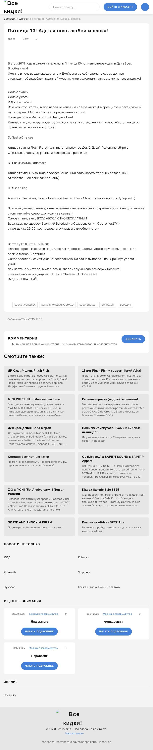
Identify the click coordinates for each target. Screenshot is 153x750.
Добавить (133, 339)
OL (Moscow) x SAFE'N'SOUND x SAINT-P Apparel (113, 458)
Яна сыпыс (39, 621)
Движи (23, 18)
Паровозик (39, 656)
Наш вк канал (74, 733)
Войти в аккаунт (120, 7)
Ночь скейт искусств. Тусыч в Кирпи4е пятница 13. (111, 430)
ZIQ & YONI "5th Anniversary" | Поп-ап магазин (36, 491)
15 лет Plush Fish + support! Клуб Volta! (111, 370)
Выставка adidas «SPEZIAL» (103, 522)
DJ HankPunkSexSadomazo (57, 304)
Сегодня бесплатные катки (28, 456)
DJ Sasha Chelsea (25, 304)
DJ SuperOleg (87, 304)
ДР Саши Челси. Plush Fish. (29, 370)
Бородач (125, 304)
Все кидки (10, 18)
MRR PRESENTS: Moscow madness (34, 399)
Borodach (108, 304)
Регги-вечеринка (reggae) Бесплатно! (110, 399)
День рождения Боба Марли (29, 428)
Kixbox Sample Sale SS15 (100, 489)
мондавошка (113, 621)
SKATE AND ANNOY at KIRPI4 (30, 522)
